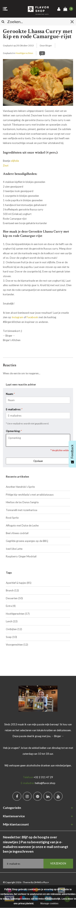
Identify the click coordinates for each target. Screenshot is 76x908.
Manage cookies (49, 903)
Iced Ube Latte (14, 548)
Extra (11, 605)
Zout (5, 165)
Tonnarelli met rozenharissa (21, 510)
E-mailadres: (14, 409)
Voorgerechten (17, 644)
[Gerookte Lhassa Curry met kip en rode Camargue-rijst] (38, 83)
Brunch (12, 590)
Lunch (12, 621)
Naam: (10, 393)
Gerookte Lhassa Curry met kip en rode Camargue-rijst (37, 34)
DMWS (37, 882)
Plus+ (46, 882)
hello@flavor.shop (45, 783)
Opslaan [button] (38, 461)
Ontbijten (14, 629)
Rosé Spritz (12, 517)
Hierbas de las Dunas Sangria (22, 502)
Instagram (17, 317)
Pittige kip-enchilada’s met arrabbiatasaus (30, 494)
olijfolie (15, 160)
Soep (11, 637)
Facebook (32, 317)
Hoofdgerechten (24, 53)
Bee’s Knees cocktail (17, 533)
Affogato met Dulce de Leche (22, 525)
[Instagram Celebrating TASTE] (27, 796)
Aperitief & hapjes (18, 582)
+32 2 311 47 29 (43, 777)
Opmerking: (14, 431)
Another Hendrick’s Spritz (20, 486)
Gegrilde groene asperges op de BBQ (27, 540)
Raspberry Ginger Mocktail (21, 556)
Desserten (14, 598)
